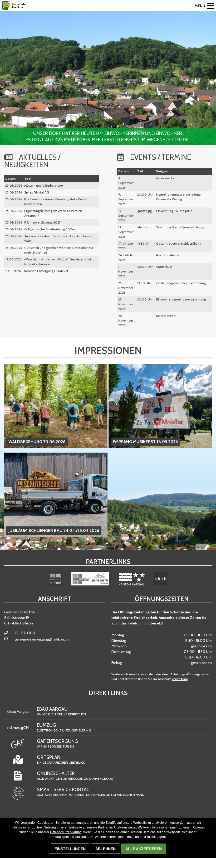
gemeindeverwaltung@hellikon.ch (42, 639)
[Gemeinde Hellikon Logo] (6, 5)
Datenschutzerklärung (66, 832)
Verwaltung (180, 679)
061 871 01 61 (25, 633)
